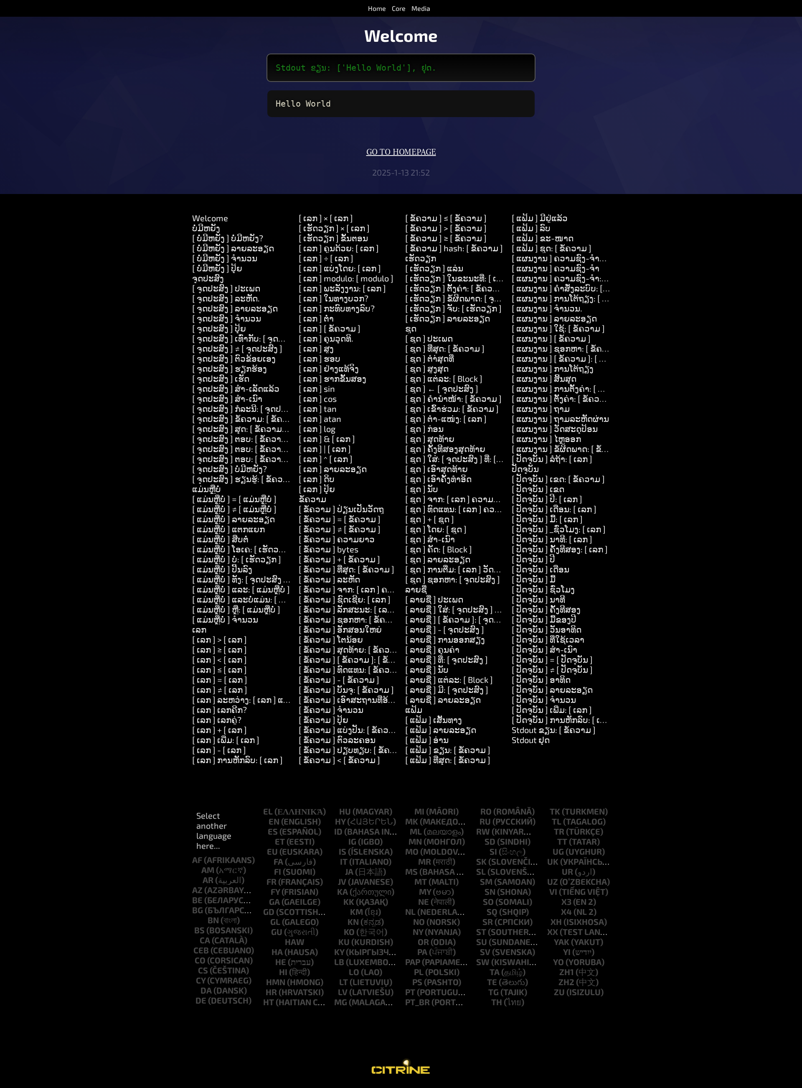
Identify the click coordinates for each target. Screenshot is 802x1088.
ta (495, 972)
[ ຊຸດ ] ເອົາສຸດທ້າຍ (436, 469)
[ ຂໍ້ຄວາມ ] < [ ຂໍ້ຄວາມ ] (339, 760)
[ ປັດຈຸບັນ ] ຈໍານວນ (544, 700)
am (207, 870)
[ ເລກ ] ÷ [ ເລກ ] (326, 258)
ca (205, 940)
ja (349, 871)
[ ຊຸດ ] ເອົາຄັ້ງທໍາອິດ (438, 479)
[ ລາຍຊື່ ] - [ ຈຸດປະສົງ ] (444, 629)
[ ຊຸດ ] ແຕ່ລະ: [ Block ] (443, 378)
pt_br (417, 1002)
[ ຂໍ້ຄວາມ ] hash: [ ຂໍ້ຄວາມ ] (454, 248)
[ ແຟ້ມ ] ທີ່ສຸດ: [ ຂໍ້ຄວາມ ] (447, 760)
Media (420, 8)
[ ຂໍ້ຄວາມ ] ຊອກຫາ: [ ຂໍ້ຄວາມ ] (352, 619)
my (425, 891)
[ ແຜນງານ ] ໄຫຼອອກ (546, 439)
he (280, 962)
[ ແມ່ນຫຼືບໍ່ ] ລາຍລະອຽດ (233, 519)
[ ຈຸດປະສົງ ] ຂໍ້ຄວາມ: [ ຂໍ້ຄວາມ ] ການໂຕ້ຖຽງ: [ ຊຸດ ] (280, 419)
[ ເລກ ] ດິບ (317, 479)
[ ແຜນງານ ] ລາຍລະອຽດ (554, 318)
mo (412, 851)
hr (271, 992)
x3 (566, 901)
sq (492, 912)
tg (493, 992)
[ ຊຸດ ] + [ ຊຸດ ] (429, 519)
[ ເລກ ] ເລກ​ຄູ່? (216, 720)
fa (278, 861)
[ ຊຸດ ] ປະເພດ (429, 338)
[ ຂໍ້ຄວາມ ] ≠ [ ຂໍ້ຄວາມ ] (340, 529)
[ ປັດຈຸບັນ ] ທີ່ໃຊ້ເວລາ (548, 639)
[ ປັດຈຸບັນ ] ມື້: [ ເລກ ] (547, 519)
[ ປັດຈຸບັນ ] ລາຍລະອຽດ (552, 689)
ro (486, 811)
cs (203, 970)
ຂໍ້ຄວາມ (312, 499)
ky (339, 952)
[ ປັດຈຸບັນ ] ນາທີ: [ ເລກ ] (552, 539)
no (419, 922)
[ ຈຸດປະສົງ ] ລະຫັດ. (226, 298)
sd (490, 841)
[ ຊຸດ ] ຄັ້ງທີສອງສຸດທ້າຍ (445, 449)
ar (208, 880)
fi (277, 871)
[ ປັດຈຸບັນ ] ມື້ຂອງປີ (544, 619)
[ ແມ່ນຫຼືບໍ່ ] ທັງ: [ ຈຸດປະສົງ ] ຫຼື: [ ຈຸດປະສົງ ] (265, 579)
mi (419, 811)
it (344, 861)
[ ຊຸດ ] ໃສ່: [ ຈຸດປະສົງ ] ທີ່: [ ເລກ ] (461, 459)
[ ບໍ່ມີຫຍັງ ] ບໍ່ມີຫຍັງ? (227, 238)
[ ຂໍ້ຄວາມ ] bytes (328, 549)
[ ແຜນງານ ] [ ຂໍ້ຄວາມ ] (551, 338)
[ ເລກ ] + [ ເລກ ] (219, 730)
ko (349, 932)
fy (275, 891)
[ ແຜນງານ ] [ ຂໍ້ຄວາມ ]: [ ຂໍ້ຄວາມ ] (571, 358)
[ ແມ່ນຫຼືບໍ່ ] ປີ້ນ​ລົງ (222, 569)
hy (340, 821)
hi (283, 972)
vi (553, 891)
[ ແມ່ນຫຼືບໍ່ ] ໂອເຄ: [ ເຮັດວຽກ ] (243, 549)
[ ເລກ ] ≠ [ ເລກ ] (219, 689)
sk (481, 861)
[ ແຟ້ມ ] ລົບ (531, 228)
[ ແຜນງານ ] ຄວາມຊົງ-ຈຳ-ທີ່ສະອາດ (573, 258)
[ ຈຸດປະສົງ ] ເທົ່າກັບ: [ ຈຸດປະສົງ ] (248, 338)
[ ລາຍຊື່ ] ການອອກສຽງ (445, 639)
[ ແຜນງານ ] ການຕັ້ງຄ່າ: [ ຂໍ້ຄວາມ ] (571, 388)
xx (552, 932)
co (200, 960)
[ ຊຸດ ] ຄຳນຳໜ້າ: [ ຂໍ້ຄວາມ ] (453, 398)
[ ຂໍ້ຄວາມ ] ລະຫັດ (329, 579)
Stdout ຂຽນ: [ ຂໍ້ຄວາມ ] (554, 730)
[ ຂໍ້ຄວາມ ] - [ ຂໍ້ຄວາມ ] (339, 679)
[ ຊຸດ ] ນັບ (421, 489)
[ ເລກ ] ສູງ (316, 348)
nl (410, 912)
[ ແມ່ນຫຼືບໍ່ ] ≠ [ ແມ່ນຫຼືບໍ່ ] (234, 509)
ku (344, 942)
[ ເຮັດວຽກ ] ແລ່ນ (434, 268)
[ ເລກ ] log (317, 429)
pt (410, 992)
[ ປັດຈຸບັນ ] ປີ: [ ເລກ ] (547, 499)
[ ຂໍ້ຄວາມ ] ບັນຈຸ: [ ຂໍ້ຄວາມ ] (346, 689)
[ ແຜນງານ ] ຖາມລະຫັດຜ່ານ (560, 419)
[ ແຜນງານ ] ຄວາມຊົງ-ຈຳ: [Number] (576, 278)
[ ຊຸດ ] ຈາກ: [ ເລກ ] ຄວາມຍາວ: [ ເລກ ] (470, 499)
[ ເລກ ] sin (317, 388)
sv (485, 952)
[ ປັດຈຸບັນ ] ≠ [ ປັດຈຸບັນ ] (552, 669)
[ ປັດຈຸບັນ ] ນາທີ (538, 599)
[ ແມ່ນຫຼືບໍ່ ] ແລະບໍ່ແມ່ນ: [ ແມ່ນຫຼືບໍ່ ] (252, 599)
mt (420, 881)
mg (340, 1002)
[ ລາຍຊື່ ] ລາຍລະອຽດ (443, 700)
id (338, 831)
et (280, 841)
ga (274, 901)
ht (268, 1002)
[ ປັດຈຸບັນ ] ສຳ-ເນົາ (544, 649)
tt (562, 841)
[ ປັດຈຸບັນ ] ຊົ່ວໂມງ (543, 589)
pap (412, 962)
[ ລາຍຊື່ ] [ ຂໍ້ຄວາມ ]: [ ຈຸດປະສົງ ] (462, 619)
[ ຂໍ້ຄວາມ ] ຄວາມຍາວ (337, 539)
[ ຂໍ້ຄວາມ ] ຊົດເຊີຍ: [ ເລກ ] (345, 599)
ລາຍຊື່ (416, 589)
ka (342, 891)
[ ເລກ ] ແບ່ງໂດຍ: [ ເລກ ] (340, 268)
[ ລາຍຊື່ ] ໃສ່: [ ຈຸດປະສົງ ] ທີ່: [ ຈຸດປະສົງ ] (475, 609)
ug (558, 851)
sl (481, 871)
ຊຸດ (410, 328)
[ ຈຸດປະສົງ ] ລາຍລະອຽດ (235, 308)
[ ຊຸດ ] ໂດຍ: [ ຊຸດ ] (436, 529)
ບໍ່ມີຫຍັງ (206, 228)
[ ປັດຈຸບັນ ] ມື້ (534, 579)
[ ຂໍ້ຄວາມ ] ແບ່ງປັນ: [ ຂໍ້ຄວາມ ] (351, 730)
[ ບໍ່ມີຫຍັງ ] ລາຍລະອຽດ (233, 248)
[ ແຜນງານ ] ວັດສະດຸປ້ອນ (555, 429)
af (197, 860)
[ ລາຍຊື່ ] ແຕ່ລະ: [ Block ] (449, 679)
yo (558, 962)
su (481, 942)
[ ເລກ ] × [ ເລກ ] (326, 218)
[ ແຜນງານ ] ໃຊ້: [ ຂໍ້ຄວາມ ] (558, 328)
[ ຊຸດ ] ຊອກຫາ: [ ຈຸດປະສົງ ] (452, 579)
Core (399, 8)
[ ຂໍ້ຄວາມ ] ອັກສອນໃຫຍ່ (340, 629)
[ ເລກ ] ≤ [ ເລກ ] (219, 669)
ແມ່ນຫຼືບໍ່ (206, 489)
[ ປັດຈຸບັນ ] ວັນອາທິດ (546, 629)
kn (353, 922)
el (268, 811)
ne (423, 901)
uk (552, 861)
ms (411, 871)
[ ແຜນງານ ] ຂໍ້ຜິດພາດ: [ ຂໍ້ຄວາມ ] (570, 449)
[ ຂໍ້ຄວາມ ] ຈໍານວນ (331, 710)
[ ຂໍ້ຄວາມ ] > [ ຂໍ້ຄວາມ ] (446, 228)
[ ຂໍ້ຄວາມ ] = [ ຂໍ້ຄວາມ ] (340, 519)
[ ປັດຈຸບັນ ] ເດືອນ (540, 569)
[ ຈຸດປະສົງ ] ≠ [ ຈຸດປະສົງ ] (237, 348)
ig (352, 841)
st (481, 932)
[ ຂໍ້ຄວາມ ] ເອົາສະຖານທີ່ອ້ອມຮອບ (357, 700)
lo (354, 972)
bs (199, 930)
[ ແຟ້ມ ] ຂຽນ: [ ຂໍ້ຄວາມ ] (447, 750)
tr (559, 831)
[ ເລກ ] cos (318, 398)
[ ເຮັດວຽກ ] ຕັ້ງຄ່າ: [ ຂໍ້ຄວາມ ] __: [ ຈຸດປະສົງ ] (483, 288)
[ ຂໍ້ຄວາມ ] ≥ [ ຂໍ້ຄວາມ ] (446, 238)
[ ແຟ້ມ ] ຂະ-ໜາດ (543, 238)
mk (411, 821)
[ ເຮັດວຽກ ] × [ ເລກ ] (334, 228)
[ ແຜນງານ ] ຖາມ (541, 409)
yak (561, 942)
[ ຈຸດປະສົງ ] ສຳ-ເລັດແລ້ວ (235, 388)
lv (343, 992)
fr (271, 881)
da (206, 990)
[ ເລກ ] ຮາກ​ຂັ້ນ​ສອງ (332, 378)
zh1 (566, 972)
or (423, 942)
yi (567, 952)
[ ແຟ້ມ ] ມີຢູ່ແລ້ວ (540, 218)
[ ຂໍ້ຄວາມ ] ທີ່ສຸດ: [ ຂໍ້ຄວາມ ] (346, 569)
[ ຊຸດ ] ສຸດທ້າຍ (429, 439)
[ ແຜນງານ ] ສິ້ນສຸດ (544, 378)
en (274, 821)
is (342, 851)
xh (556, 922)
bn (213, 920)
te (492, 982)
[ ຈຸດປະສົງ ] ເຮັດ (220, 378)
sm (486, 881)
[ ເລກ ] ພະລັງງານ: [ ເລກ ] (342, 288)
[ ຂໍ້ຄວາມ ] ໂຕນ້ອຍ (331, 639)
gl (275, 922)
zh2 (566, 982)
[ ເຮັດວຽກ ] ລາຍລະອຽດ (447, 318)
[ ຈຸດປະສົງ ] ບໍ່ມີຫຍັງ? (229, 469)
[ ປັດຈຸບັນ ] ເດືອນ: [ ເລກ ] (554, 509)
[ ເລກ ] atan (320, 419)
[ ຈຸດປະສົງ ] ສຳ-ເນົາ (227, 398)
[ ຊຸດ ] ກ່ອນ (424, 429)
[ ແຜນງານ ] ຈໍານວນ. (547, 308)
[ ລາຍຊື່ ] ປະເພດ (434, 599)
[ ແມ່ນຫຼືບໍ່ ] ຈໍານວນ (225, 619)
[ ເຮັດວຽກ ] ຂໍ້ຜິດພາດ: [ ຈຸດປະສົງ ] (465, 298)
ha (277, 952)
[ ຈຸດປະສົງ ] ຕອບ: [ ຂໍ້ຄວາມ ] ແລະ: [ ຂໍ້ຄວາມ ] (271, 449)
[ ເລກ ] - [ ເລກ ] (219, 750)
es (273, 831)
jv (342, 881)
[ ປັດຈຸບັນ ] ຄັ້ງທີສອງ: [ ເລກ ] (560, 549)
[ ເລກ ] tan (318, 409)
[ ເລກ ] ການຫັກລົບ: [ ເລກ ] (237, 760)
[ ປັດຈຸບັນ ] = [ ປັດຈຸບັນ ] (552, 659)
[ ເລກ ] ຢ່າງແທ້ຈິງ (329, 368)
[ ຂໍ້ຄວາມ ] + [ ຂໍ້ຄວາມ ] (339, 559)
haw (295, 942)
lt (343, 982)
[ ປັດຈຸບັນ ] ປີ (533, 559)
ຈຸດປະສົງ (208, 278)
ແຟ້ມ (413, 710)
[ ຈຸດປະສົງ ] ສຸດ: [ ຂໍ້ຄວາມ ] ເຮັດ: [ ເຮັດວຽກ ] (269, 429)
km (356, 912)
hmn (275, 982)
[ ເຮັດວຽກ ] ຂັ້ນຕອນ (333, 238)
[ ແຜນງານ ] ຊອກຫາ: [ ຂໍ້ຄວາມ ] (567, 348)
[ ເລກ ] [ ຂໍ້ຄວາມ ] (329, 328)
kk (348, 901)
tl (556, 821)
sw (483, 962)
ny (418, 932)
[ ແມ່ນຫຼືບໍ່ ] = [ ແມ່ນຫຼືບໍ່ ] (234, 499)
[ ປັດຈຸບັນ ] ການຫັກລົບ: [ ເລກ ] (563, 720)
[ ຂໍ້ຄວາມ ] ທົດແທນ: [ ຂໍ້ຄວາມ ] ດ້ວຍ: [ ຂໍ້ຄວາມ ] (381, 669)
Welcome (210, 218)
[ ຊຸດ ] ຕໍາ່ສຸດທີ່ (429, 358)
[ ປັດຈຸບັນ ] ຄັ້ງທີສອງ (546, 609)
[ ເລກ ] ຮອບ (319, 358)
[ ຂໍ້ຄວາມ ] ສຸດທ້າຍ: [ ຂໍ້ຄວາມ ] (352, 649)
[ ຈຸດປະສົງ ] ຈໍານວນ (226, 318)
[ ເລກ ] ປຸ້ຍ (317, 489)
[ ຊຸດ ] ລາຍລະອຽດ (437, 559)
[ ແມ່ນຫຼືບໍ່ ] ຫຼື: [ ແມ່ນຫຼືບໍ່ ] (236, 609)
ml (416, 831)
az (197, 890)
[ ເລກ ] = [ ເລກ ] (219, 679)
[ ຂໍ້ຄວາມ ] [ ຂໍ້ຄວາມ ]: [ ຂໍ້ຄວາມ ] (356, 659)
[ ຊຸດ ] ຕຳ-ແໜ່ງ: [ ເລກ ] (446, 419)
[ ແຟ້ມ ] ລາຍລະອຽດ (440, 730)
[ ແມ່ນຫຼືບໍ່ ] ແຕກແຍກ (228, 529)
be (197, 900)
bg (197, 910)
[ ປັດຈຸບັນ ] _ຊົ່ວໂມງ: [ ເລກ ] (559, 529)
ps (417, 982)
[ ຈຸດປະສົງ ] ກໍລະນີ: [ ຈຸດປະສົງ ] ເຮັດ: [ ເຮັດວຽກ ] (276, 409)
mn (415, 841)
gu (276, 932)
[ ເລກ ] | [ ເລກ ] (325, 449)
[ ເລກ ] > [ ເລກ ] (219, 639)
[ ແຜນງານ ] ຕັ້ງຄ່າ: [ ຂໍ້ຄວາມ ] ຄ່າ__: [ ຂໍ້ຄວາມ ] (593, 398)
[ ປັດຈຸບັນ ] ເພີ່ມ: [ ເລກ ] (552, 710)
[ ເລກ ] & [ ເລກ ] (327, 439)
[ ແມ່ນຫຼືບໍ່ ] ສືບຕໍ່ (220, 539)
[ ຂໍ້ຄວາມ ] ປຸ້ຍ (323, 720)
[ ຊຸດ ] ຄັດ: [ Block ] (438, 549)
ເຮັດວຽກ (420, 258)
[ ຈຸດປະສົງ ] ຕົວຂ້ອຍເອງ (234, 358)
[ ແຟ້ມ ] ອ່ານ (427, 740)
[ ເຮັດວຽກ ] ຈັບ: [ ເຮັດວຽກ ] (453, 308)
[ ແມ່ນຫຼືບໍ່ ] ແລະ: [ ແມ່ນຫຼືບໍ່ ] (241, 589)
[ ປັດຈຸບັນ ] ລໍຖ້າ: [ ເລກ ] (552, 459)
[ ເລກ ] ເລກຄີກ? (219, 710)
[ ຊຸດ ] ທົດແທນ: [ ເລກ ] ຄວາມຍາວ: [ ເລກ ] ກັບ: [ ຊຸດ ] (495, 509)
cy (201, 980)
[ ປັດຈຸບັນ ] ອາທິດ (541, 679)
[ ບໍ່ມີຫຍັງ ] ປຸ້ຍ (217, 268)
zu (559, 992)
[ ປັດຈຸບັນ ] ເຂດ (538, 489)
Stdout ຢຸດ (531, 740)
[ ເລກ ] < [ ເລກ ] (219, 659)
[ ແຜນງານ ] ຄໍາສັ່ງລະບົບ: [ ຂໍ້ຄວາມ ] (574, 288)
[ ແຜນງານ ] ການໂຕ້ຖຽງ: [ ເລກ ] (566, 298)
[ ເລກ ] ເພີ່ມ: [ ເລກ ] (225, 740)
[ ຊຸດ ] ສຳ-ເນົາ (430, 539)
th (496, 1002)
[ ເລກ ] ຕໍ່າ (316, 318)
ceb (201, 950)
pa (422, 952)
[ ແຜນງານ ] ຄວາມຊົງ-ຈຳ (555, 268)
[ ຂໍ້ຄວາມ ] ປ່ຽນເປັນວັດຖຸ (341, 509)
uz (552, 881)
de (200, 1000)
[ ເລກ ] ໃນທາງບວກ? (333, 298)
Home (377, 8)
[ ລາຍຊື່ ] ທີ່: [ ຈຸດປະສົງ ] (446, 659)
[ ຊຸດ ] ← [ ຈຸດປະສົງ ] (441, 388)
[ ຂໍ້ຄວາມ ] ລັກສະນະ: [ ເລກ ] (348, 609)
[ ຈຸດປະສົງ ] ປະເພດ (226, 288)
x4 (566, 912)
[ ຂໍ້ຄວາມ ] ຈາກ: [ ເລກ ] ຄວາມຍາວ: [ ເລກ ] (372, 589)
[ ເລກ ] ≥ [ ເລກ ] (219, 649)
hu (345, 811)
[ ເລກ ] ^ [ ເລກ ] (326, 459)
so (488, 901)
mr (424, 861)
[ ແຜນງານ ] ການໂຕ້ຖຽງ (553, 368)
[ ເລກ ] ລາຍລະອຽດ (333, 469)
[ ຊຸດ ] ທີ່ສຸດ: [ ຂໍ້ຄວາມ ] (445, 348)
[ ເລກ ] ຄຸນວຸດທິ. (326, 338)
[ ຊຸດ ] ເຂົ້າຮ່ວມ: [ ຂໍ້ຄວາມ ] (452, 409)
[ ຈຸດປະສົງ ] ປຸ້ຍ (219, 328)
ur (567, 871)
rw (483, 831)
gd (268, 912)
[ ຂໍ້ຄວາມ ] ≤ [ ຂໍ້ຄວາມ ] (446, 218)
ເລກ (199, 629)
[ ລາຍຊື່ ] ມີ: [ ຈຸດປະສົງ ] (446, 689)
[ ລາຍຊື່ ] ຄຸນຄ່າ (432, 649)
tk (555, 811)
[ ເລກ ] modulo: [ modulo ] (346, 278)
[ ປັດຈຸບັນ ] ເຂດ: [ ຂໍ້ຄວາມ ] (558, 479)
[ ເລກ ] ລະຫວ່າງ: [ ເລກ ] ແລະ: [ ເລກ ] (256, 700)
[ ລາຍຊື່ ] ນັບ (427, 669)
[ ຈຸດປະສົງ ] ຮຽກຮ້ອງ (229, 368)
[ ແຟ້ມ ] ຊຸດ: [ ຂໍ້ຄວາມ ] (551, 248)
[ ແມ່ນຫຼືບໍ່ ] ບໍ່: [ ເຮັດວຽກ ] (236, 559)
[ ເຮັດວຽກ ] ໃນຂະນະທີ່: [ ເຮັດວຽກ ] (466, 278)
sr (487, 922)
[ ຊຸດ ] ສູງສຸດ (427, 368)
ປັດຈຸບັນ (525, 469)
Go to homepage (401, 152)
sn (490, 891)
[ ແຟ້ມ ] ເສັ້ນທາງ (433, 720)
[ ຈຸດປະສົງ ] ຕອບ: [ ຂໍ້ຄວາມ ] (242, 439)
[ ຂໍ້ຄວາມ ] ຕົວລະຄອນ (337, 740)
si (493, 851)
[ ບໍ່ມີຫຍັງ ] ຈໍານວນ (224, 258)
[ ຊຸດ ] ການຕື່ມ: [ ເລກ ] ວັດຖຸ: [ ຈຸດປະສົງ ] (474, 569)
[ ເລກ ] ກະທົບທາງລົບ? (337, 308)
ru (485, 821)
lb (339, 962)
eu (272, 851)
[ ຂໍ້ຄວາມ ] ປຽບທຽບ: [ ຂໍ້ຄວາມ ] (354, 750)
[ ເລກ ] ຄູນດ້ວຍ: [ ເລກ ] (339, 248)
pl (419, 972)
